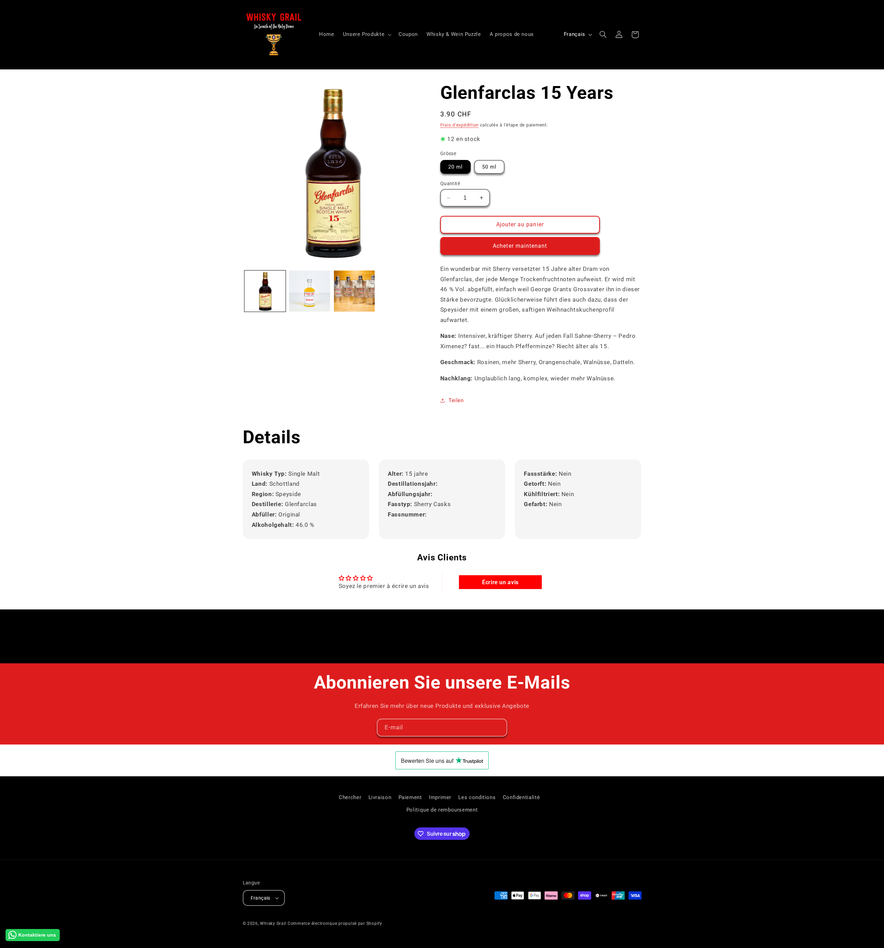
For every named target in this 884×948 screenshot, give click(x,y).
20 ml (455, 166)
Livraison (380, 797)
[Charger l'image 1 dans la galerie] (265, 291)
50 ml (489, 166)
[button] (366, 34)
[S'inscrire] (499, 727)
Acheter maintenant (520, 245)
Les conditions (477, 797)
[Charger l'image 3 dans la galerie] (354, 291)
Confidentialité (521, 797)
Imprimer (440, 797)
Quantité (450, 183)
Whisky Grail (273, 923)
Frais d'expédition (459, 124)
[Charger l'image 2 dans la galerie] (309, 291)
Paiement (410, 797)
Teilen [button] (456, 400)
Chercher (350, 797)
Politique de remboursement (442, 810)
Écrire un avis (500, 582)
